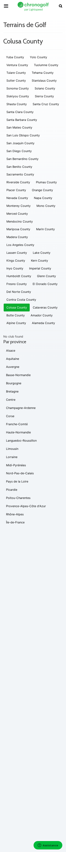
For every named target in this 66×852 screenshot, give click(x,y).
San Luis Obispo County (23, 135)
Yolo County (38, 57)
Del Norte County (18, 292)
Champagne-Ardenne (21, 408)
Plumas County (46, 182)
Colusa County (16, 307)
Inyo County (14, 268)
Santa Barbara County (21, 120)
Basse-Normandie (18, 375)
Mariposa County (18, 229)
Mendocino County (19, 221)
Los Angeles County (20, 245)
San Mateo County (19, 127)
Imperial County (40, 268)
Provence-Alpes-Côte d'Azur (26, 506)
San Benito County (19, 167)
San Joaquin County (20, 143)
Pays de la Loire (17, 481)
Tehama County (43, 72)
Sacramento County (20, 174)
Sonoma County (17, 88)
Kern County (39, 260)
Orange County (42, 190)
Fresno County (16, 284)
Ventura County (17, 65)
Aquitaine (12, 359)
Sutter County (16, 80)
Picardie (11, 489)
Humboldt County (18, 276)
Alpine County (16, 323)
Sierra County (44, 96)
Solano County (45, 88)
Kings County (15, 260)
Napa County (43, 198)
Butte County (15, 315)
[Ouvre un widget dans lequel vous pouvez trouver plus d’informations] (48, 845)
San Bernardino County (22, 159)
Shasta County (16, 104)
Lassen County (16, 252)
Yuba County (15, 57)
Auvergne (12, 367)
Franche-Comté (17, 424)
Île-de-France (15, 522)
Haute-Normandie (18, 432)
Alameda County (43, 323)
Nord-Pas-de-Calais (20, 473)
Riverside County (18, 182)
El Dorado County (45, 284)
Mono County (45, 206)
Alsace (10, 350)
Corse (10, 416)
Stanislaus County (44, 80)
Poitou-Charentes (18, 498)
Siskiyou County (17, 96)
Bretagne (12, 391)
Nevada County (17, 198)
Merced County (17, 213)
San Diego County (19, 151)
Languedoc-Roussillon (21, 440)
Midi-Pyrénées (16, 465)
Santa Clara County (20, 112)
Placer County (16, 190)
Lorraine (11, 457)
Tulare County (16, 72)
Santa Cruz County (46, 104)
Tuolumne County (46, 65)
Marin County (45, 229)
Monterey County (18, 206)
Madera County (17, 237)
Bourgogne (13, 383)
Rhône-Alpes (15, 514)
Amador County (42, 315)
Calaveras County (45, 307)
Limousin (12, 449)
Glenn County (46, 276)
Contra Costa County (21, 299)
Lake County (41, 252)
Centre (10, 399)
